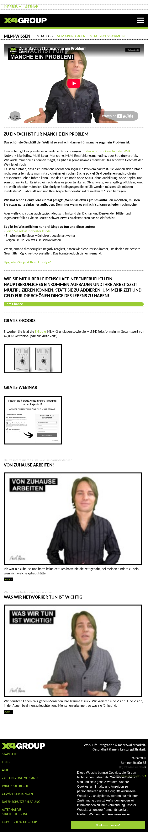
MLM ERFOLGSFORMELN (107, 36)
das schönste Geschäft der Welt (108, 151)
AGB (5, 770)
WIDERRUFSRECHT (15, 786)
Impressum (12, 7)
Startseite (10, 754)
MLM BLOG (45, 36)
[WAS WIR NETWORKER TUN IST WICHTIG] (73, 651)
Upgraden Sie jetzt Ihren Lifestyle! (27, 262)
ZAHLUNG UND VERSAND (20, 778)
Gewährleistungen (17, 794)
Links (6, 762)
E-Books (40, 332)
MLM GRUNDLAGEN (71, 36)
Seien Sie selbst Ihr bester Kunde (28, 231)
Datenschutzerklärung (21, 802)
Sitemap (31, 7)
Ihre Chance (14, 304)
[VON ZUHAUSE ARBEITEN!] (73, 518)
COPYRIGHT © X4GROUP (19, 822)
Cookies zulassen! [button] (108, 825)
